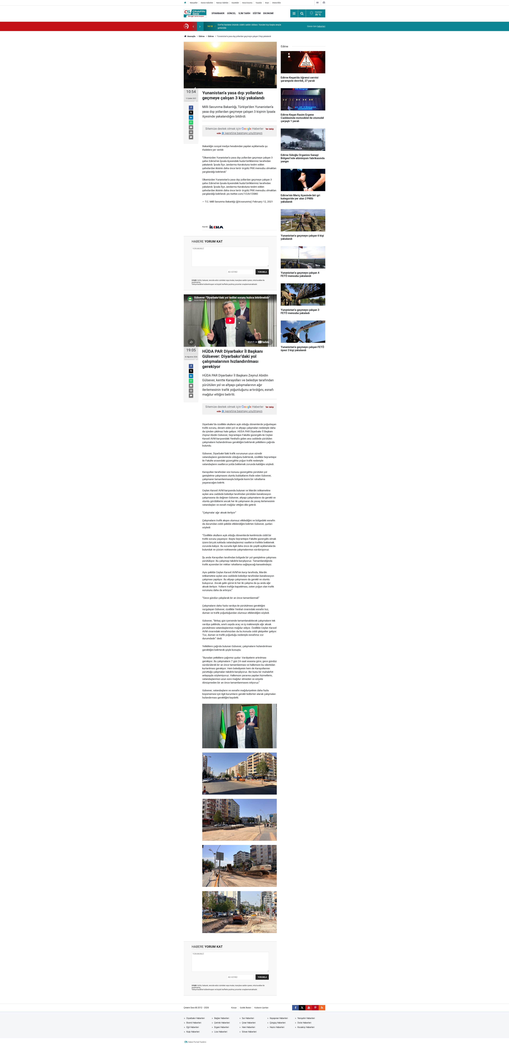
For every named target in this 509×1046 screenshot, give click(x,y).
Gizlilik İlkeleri (245, 1008)
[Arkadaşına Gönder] (191, 127)
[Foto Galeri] (323, 2)
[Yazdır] (191, 132)
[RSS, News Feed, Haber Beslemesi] (322, 1007)
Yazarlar (259, 3)
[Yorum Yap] (191, 137)
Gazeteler (235, 3)
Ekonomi (268, 13)
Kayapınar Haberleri (279, 1018)
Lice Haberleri (220, 1031)
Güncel (231, 13)
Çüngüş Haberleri (278, 1022)
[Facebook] (191, 108)
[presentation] (193, 26)
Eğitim (257, 13)
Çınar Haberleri (249, 1022)
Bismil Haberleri (193, 1022)
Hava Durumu (247, 3)
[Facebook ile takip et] (295, 1007)
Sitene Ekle (276, 3)
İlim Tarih (244, 13)
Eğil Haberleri (192, 1027)
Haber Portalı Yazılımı (197, 1042)
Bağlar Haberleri (221, 1018)
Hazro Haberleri (277, 1027)
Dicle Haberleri (304, 1022)
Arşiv (267, 3)
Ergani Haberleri (221, 1027)
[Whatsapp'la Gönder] (191, 122)
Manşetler (194, 3)
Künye (234, 1008)
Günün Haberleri (207, 3)
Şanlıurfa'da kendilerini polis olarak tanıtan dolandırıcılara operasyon (249, 26)
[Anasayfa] (185, 3)
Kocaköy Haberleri (305, 1027)
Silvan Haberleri (249, 1031)
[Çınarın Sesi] (195, 13)
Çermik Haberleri (222, 1022)
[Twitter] (191, 112)
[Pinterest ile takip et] (315, 1007)
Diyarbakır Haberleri (195, 1018)
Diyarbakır (218, 13)
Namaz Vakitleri (222, 3)
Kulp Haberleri (192, 1031)
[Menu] (294, 13)
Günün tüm (316, 26)
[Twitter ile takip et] (302, 1007)
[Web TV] (317, 2)
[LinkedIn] (191, 117)
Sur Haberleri (248, 1018)
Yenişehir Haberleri (306, 1018)
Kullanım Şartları (261, 1008)
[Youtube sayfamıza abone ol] (308, 1007)
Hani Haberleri (248, 1027)
